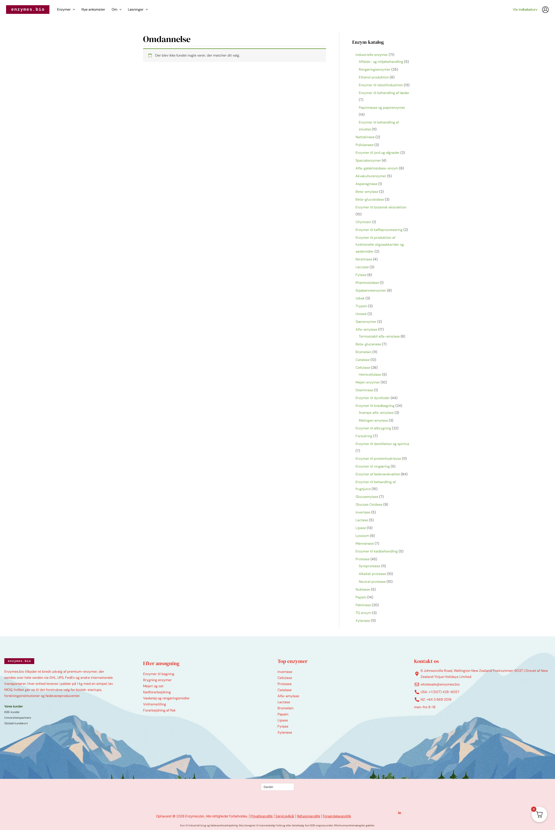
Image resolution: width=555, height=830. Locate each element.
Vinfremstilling (154, 704)
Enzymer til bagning (158, 674)
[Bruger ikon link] (545, 9)
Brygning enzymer (157, 680)
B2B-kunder (12, 712)
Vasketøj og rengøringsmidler (166, 698)
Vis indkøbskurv (525, 9)
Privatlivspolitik (261, 816)
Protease (285, 684)
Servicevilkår (284, 816)
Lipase (283, 720)
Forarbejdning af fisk (159, 710)
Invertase (285, 671)
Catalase (285, 690)
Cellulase (285, 678)
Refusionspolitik (308, 816)
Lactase (284, 702)
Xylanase (285, 732)
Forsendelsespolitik (337, 816)
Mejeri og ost (153, 686)
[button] (73, 9)
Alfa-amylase (288, 696)
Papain (283, 714)
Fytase (283, 726)
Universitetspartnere (17, 718)
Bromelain (286, 708)
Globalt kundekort (16, 723)
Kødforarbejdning (157, 692)
